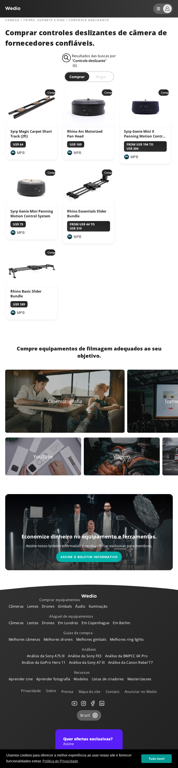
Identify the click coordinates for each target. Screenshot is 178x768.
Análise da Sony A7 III (87, 662)
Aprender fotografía (53, 679)
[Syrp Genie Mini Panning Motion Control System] (32, 205)
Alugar (101, 76)
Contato (112, 691)
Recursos (82, 672)
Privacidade (31, 690)
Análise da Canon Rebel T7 (130, 662)
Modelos (81, 679)
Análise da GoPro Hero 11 (44, 662)
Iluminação (98, 606)
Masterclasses (139, 679)
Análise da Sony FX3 (84, 656)
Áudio (80, 606)
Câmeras (16, 606)
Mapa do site (90, 691)
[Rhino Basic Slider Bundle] (32, 285)
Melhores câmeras (24, 639)
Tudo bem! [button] (157, 758)
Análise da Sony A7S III (45, 656)
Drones (48, 606)
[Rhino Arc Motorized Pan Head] (88, 125)
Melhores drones (58, 639)
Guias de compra (77, 632)
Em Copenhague (95, 622)
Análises (89, 649)
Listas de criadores (108, 679)
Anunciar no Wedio (141, 691)
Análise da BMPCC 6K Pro (126, 656)
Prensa (67, 691)
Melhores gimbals (91, 639)
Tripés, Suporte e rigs (44, 20)
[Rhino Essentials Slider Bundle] (88, 205)
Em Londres (68, 622)
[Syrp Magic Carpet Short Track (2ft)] (32, 125)
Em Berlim (121, 622)
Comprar (77, 76)
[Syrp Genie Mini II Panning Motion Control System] (145, 125)
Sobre (51, 690)
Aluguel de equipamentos (71, 616)
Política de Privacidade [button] (60, 761)
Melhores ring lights (127, 639)
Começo (12, 20)
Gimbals (65, 606)
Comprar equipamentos (59, 599)
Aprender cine (21, 679)
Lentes (32, 606)
